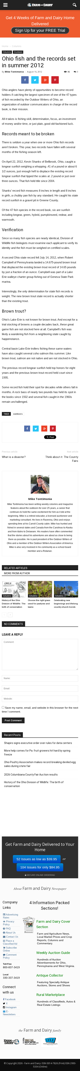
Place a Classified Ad (10, 942)
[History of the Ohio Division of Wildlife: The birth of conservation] (14, 589)
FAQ (8, 928)
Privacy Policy (8, 923)
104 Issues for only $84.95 (40, 867)
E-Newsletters (9, 1013)
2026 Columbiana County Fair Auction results (31, 774)
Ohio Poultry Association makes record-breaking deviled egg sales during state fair (40, 764)
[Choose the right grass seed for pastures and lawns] (40, 589)
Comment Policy (10, 956)
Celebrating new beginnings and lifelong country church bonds (66, 603)
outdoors (18, 413)
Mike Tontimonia (14, 71)
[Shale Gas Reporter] (30, 1044)
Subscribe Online (10, 949)
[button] (75, 5)
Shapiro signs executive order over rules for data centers (38, 743)
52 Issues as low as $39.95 (37, 859)
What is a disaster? (14, 457)
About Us (10, 932)
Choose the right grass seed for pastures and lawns (39, 603)
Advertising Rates (10, 916)
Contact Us (11, 937)
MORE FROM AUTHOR (17, 573)
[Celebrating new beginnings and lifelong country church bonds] (66, 589)
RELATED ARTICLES (15, 568)
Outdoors (18, 52)
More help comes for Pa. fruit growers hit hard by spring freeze (37, 752)
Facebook (10, 999)
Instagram (11, 1007)
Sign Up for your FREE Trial (40, 30)
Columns (7, 52)
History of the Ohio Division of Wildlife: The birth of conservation (13, 603)
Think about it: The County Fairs (61, 459)
